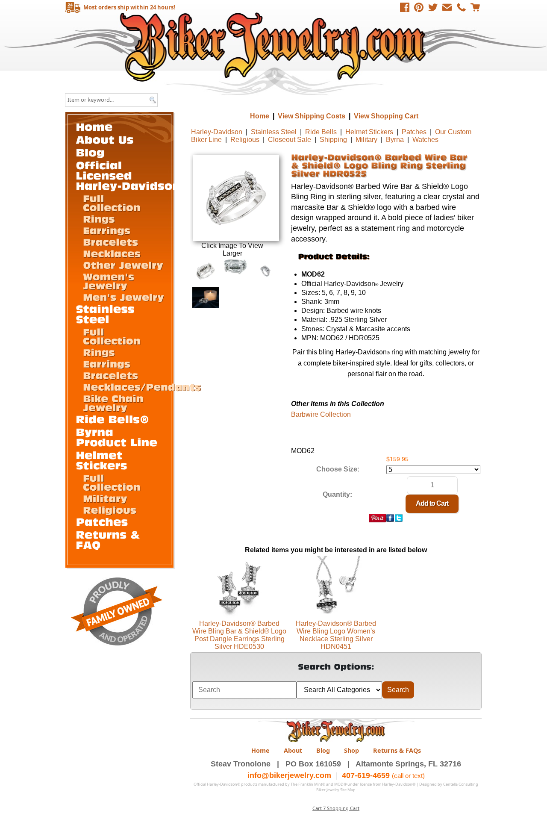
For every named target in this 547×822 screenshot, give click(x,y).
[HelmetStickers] (101, 460)
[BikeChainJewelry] (115, 402)
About (293, 750)
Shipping (333, 139)
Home (275, 46)
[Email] (447, 7)
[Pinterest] (418, 7)
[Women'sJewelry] (110, 280)
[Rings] (99, 218)
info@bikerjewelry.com (289, 775)
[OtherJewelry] (123, 265)
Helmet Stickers (369, 132)
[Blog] (90, 152)
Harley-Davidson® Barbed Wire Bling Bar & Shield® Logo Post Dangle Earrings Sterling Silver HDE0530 (239, 635)
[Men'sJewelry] (123, 297)
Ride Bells (321, 132)
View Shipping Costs (311, 116)
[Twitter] (432, 7)
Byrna (395, 139)
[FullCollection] (112, 202)
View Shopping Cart (386, 116)
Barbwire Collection (321, 414)
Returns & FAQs (397, 750)
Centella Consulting (460, 784)
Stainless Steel (274, 132)
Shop (351, 750)
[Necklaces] (112, 253)
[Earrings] (106, 230)
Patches (414, 132)
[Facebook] (404, 7)
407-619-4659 (366, 775)
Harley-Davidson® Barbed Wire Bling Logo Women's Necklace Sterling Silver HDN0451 (336, 635)
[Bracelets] (110, 241)
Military (366, 139)
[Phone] (461, 7)
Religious (244, 139)
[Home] (94, 126)
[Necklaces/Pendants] (142, 386)
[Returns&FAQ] (110, 539)
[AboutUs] (105, 139)
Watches (425, 139)
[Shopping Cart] (475, 7)
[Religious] (109, 510)
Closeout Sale (289, 139)
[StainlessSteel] (107, 313)
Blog (323, 750)
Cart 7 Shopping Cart (335, 808)
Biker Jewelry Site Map (336, 790)
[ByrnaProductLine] (117, 436)
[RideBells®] (113, 419)
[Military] (105, 498)
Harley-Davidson (216, 132)
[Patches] (102, 521)
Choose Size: (337, 469)
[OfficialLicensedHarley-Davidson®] (133, 175)
